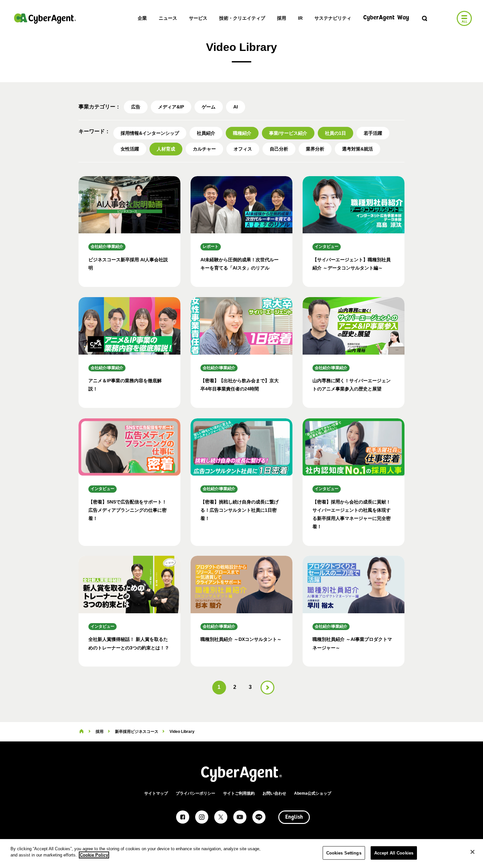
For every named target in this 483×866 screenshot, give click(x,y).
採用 (281, 18)
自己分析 (279, 149)
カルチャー (204, 149)
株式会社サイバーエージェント (45, 18)
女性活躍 (130, 149)
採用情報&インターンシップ (150, 133)
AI (235, 106)
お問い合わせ (274, 793)
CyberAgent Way (386, 17)
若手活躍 (373, 133)
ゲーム (209, 106)
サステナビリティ (332, 18)
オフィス (243, 149)
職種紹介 (242, 133)
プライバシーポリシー (195, 793)
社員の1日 (335, 133)
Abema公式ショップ (312, 793)
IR (300, 18)
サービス (198, 18)
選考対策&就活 (357, 149)
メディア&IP (171, 106)
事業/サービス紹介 (288, 133)
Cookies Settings (343, 853)
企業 (142, 18)
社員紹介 (206, 133)
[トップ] (81, 731)
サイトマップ (156, 793)
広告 (135, 106)
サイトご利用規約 (239, 793)
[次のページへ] (267, 687)
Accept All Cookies (393, 853)
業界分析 (315, 149)
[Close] (472, 852)
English (294, 817)
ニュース (168, 18)
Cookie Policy (94, 855)
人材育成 (166, 149)
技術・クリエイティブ (242, 18)
